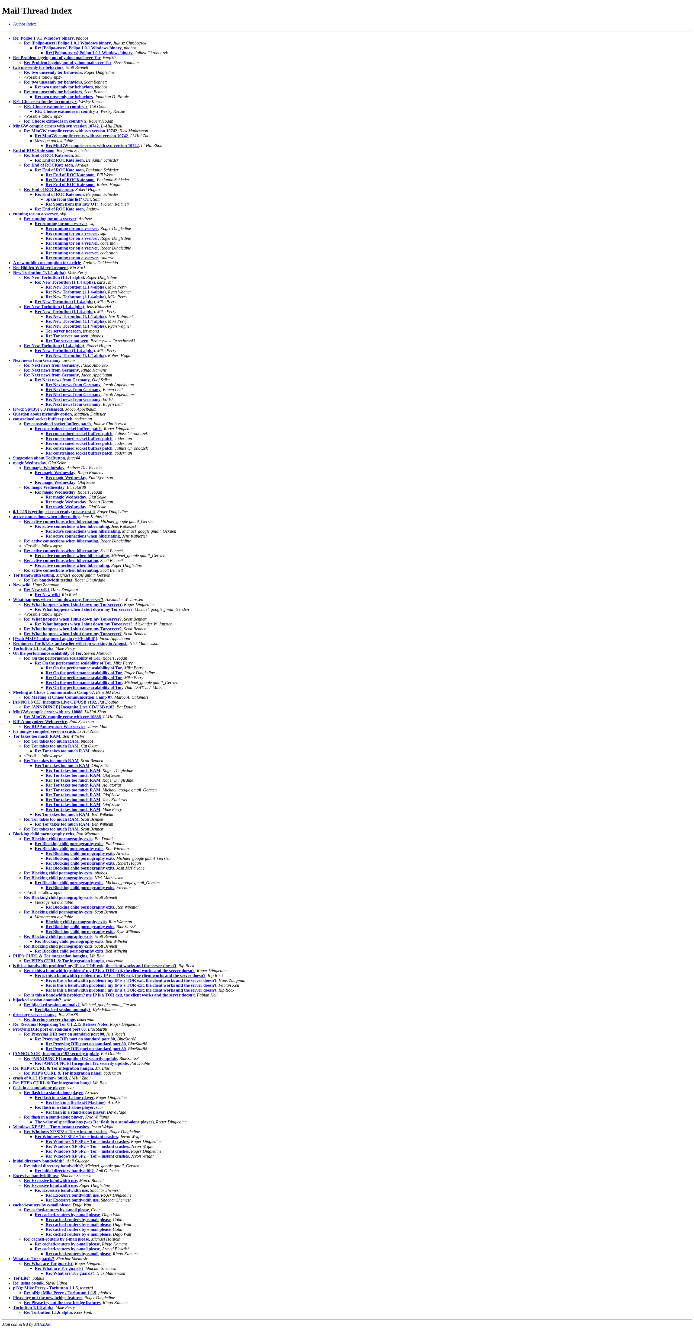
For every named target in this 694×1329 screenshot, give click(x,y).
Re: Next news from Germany (51, 365)
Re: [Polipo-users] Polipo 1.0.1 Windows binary (67, 43)
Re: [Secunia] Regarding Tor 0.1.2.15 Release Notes (60, 1024)
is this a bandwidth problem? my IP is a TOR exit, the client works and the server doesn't (94, 965)
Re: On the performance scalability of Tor (62, 658)
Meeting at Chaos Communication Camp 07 (53, 692)
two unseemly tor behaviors (38, 67)
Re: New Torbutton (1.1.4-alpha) (54, 277)
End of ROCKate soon (33, 150)
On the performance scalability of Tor (47, 653)
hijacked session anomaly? (37, 1000)
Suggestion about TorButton (39, 458)
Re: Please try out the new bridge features (62, 1302)
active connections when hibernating (46, 516)
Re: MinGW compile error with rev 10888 (62, 716)
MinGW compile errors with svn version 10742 (56, 126)
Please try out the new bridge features (47, 1297)
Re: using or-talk (28, 1283)
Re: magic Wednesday (44, 467)
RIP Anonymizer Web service (40, 721)
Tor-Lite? (21, 1278)
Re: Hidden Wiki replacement (40, 267)
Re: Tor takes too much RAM (51, 741)
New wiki (21, 585)
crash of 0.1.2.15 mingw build (40, 1078)
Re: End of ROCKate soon (48, 155)
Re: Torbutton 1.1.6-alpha (48, 1312)
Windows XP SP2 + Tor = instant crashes (51, 1126)
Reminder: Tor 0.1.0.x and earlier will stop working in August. (70, 643)
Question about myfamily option (42, 414)
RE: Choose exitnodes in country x (45, 101)
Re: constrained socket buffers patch (57, 423)
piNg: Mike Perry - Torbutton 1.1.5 (45, 1288)
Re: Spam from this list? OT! (72, 204)
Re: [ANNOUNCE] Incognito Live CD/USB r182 (69, 707)
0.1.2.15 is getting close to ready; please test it (54, 511)
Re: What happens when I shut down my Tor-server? (73, 604)
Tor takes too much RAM (36, 736)
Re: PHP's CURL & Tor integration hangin (64, 961)
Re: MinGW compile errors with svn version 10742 (70, 131)
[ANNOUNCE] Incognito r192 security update (56, 1053)
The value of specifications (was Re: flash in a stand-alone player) (94, 1122)
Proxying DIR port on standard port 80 (49, 1029)
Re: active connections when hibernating (61, 521)
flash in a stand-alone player (39, 1087)
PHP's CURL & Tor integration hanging (50, 956)
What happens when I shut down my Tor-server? (58, 599)
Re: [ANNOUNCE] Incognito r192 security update (70, 1058)
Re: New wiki (36, 589)
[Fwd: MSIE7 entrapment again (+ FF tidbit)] (55, 638)
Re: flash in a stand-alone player (53, 1092)
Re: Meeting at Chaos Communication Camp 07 (68, 697)
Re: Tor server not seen (67, 336)
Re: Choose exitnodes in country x (55, 121)
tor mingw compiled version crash (44, 731)
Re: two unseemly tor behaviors (53, 72)
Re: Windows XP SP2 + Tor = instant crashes (65, 1131)
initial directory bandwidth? (39, 1161)
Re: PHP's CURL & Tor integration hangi (62, 1073)
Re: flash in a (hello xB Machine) (75, 1102)
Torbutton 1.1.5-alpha (33, 648)
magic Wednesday (29, 463)
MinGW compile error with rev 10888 (47, 712)
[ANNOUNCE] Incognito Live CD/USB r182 (54, 702)
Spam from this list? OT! (68, 199)
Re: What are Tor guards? (48, 1263)
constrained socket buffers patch (42, 419)
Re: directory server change (49, 1019)
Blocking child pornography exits (43, 834)
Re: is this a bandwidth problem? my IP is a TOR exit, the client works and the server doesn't (109, 970)
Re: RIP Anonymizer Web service (54, 726)
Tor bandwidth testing (33, 575)
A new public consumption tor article (47, 262)
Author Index (24, 24)
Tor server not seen (63, 331)
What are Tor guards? (33, 1258)
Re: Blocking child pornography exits (58, 838)
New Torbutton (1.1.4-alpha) (39, 272)
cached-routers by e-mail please (41, 1205)
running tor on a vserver (35, 214)
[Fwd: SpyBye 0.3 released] (38, 409)
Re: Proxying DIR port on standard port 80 (64, 1034)
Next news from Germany (36, 360)
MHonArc (42, 1324)
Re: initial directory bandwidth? (53, 1166)
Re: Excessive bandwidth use (50, 1180)
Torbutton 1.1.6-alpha (33, 1307)
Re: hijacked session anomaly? (52, 1004)
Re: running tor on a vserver (50, 218)
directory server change (34, 1014)
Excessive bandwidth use (36, 1175)
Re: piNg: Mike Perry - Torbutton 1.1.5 (60, 1292)
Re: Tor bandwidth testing (48, 580)
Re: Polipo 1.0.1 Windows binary (43, 38)
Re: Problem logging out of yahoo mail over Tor (57, 57)
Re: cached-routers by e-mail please (56, 1209)
